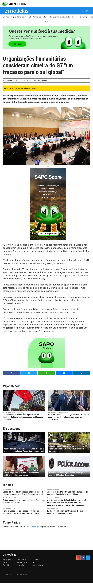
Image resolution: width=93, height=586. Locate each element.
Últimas (8, 485)
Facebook (31, 526)
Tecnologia (52, 412)
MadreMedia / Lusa (11, 80)
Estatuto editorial (21, 574)
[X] (88, 557)
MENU (23, 4)
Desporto (50, 489)
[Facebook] (83, 557)
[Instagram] (78, 557)
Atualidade (42, 80)
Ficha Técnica (7, 574)
